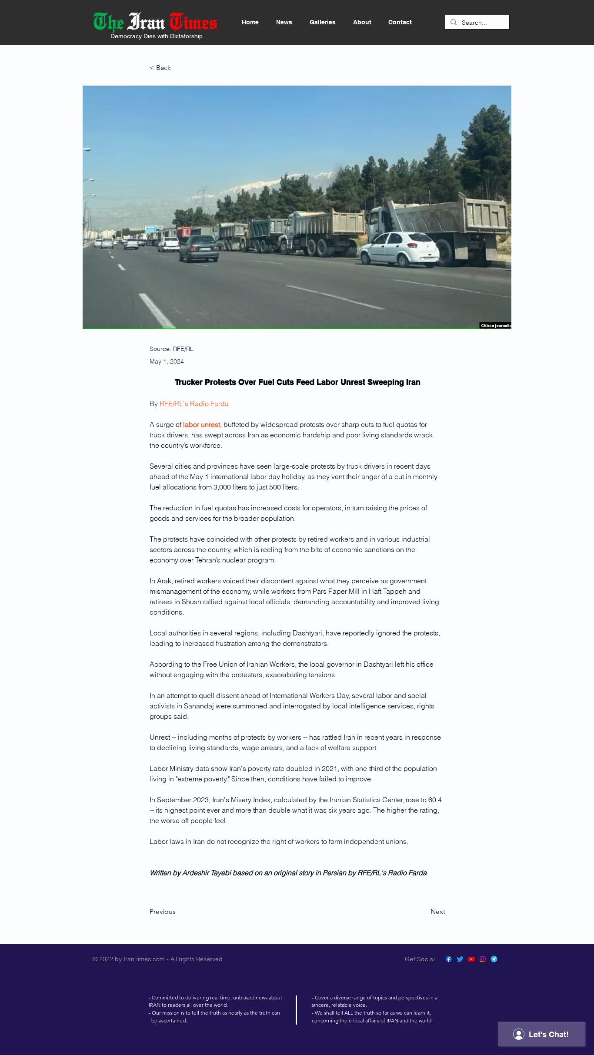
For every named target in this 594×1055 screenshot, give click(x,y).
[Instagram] (483, 959)
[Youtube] (471, 959)
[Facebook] (449, 959)
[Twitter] (460, 959)
